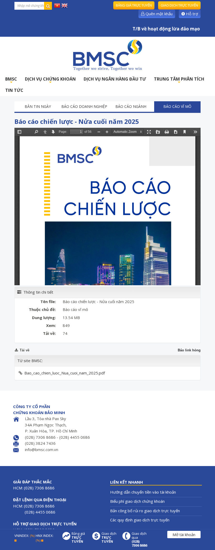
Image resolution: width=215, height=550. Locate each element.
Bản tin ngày (38, 106)
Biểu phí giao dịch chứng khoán (137, 501)
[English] (64, 5)
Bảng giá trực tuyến (134, 5)
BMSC (11, 80)
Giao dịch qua (139, 539)
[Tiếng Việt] (57, 5)
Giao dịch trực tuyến (179, 5)
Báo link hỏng (189, 350)
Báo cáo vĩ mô (177, 106)
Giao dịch (108, 537)
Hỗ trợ (191, 13)
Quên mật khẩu (158, 13)
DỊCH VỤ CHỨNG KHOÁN (50, 80)
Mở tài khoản (184, 534)
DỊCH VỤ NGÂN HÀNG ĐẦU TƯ (115, 79)
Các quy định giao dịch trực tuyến (139, 519)
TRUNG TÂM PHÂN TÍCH (179, 80)
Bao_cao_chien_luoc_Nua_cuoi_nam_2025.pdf (64, 373)
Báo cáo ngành (130, 106)
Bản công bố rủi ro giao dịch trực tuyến (145, 510)
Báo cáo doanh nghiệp (84, 106)
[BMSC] (107, 55)
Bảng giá (78, 537)
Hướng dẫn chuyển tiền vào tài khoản (143, 492)
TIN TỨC (14, 90)
